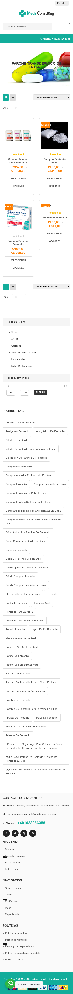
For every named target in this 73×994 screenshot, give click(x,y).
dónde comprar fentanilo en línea (26, 585)
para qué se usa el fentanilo (22, 647)
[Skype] (23, 833)
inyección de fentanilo (45, 629)
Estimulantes (18, 359)
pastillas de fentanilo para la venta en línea (31, 708)
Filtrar (40, 392)
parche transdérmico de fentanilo (25, 691)
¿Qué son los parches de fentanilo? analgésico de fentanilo (35, 771)
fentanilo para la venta (19, 611)
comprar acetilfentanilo (19, 466)
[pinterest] (32, 833)
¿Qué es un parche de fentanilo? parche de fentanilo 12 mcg (31, 758)
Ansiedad (16, 345)
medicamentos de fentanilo (21, 638)
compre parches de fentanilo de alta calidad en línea (33, 521)
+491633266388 (61, 38)
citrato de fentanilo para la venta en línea (31, 448)
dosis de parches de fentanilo (23, 558)
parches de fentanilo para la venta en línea (31, 682)
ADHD (14, 339)
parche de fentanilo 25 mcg (22, 664)
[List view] (13, 97)
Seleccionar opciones (18, 179)
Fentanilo (52, 594)
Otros (14, 332)
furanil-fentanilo (15, 629)
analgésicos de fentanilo (50, 431)
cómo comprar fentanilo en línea (25, 541)
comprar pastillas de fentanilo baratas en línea (33, 510)
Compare (23, 147)
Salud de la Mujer (21, 365)
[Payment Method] (43, 987)
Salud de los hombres (24, 352)
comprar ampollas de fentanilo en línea (29, 475)
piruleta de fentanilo (17, 717)
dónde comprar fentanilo (20, 576)
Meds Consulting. (30, 979)
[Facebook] (6, 833)
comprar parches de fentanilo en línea (28, 501)
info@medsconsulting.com (43, 814)
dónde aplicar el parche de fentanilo (27, 567)
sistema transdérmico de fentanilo (26, 726)
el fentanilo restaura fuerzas (23, 594)
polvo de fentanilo (47, 717)
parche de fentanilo (17, 655)
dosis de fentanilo (16, 549)
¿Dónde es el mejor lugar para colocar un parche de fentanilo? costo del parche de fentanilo (34, 746)
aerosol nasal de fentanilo (21, 422)
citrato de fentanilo (17, 440)
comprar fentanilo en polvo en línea (27, 493)
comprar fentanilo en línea (50, 484)
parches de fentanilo (18, 673)
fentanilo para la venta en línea (25, 620)
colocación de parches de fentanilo (26, 457)
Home (15, 72)
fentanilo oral (42, 602)
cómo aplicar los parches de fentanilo (28, 532)
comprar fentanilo (16, 484)
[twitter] (15, 833)
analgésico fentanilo (17, 431)
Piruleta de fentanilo (55, 217)
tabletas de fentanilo (18, 735)
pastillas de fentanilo (18, 700)
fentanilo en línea (16, 602)
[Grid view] (6, 97)
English (61, 3)
